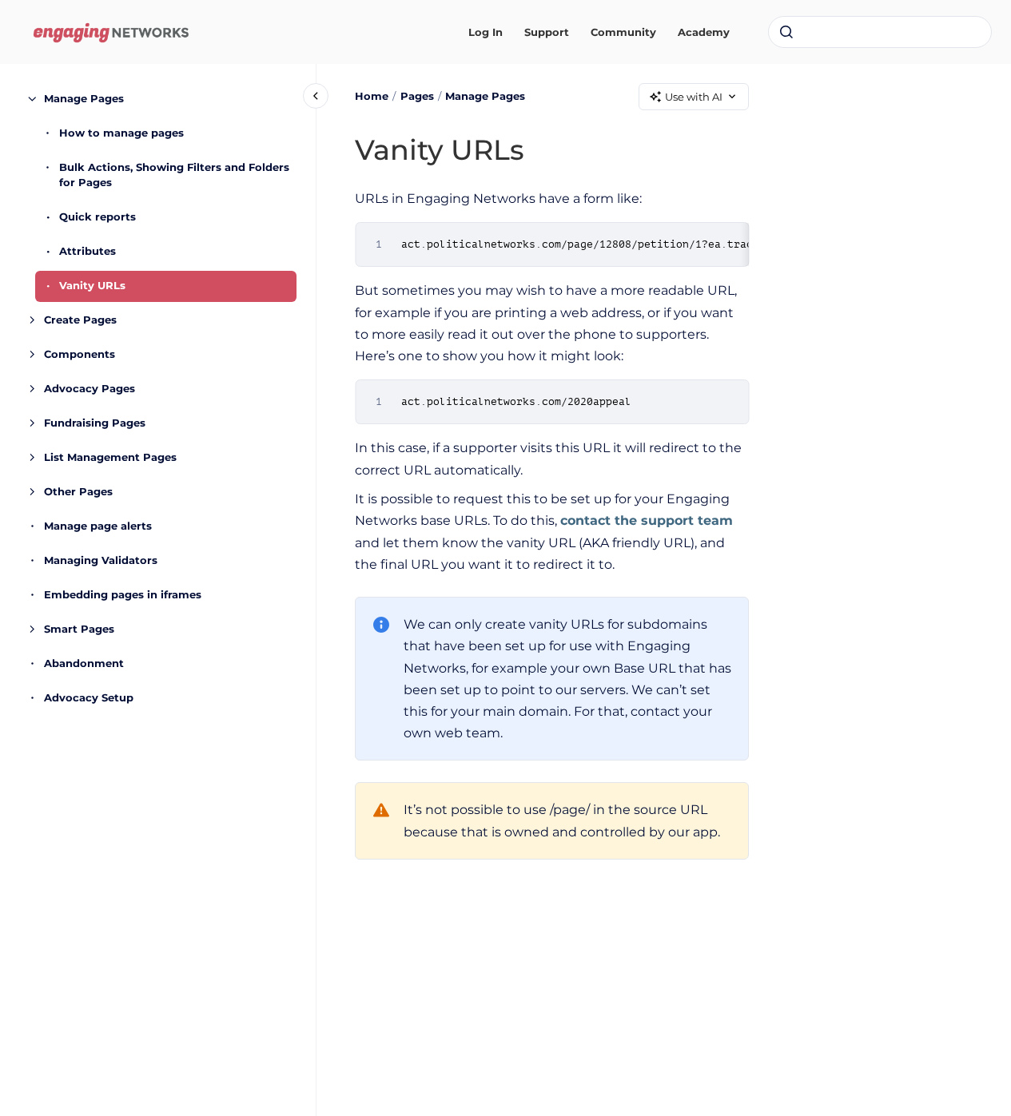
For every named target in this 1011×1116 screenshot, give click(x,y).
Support (546, 32)
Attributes (87, 250)
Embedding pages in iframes (122, 594)
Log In (485, 32)
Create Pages (80, 319)
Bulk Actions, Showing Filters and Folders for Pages (174, 175)
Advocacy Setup (88, 697)
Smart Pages (79, 628)
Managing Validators (100, 560)
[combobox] (880, 32)
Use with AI (693, 96)
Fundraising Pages (94, 422)
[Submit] (786, 32)
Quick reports (97, 216)
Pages (417, 95)
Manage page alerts (98, 525)
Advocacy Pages (89, 388)
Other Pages (78, 491)
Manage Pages (84, 98)
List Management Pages (110, 457)
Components (79, 354)
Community (623, 32)
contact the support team (646, 520)
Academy (704, 32)
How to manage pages (121, 132)
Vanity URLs (92, 285)
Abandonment (84, 663)
